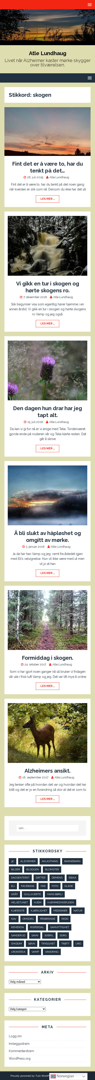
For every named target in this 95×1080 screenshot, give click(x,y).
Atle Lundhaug (59, 177)
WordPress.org (19, 1058)
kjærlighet (39, 910)
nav (13, 918)
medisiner (60, 910)
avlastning (50, 861)
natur (78, 910)
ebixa (72, 877)
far (43, 886)
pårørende (47, 918)
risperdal (37, 927)
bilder (15, 869)
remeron (17, 927)
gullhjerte (32, 894)
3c (12, 861)
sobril (48, 935)
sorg (63, 935)
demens (57, 877)
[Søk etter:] (47, 828)
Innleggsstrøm (19, 1043)
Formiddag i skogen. (47, 658)
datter (41, 877)
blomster (52, 869)
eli (13, 886)
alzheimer (28, 861)
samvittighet (59, 927)
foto (55, 886)
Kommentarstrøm (21, 1051)
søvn (31, 943)
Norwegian (65, 1076)
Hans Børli (55, 894)
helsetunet (19, 902)
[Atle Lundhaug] (47, 42)
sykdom (16, 943)
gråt (14, 894)
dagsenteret (20, 877)
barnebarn (72, 861)
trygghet (48, 943)
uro (78, 943)
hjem (37, 902)
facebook (27, 886)
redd (64, 918)
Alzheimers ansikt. (47, 771)
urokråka (18, 951)
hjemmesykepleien (61, 902)
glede (69, 886)
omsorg (28, 918)
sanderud (18, 935)
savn (34, 935)
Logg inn (15, 1036)
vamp (35, 951)
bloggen (32, 869)
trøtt (65, 943)
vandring (52, 951)
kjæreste (18, 910)
